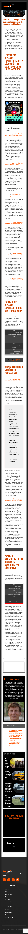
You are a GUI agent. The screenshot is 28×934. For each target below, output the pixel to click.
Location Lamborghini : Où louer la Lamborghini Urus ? (8, 774)
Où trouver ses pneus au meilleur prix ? (7, 763)
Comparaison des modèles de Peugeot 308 (15, 739)
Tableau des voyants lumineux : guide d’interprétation (16, 735)
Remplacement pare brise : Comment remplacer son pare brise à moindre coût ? (9, 787)
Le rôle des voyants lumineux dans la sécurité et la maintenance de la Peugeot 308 (16, 731)
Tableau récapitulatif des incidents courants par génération (14, 743)
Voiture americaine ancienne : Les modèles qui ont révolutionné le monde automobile (8, 801)
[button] (13, 5)
